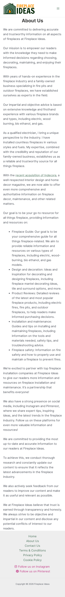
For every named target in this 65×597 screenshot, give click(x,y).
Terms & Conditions (32, 550)
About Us (32, 541)
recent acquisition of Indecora (35, 175)
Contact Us (32, 545)
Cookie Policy (32, 560)
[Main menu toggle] (58, 8)
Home (32, 536)
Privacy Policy (32, 555)
